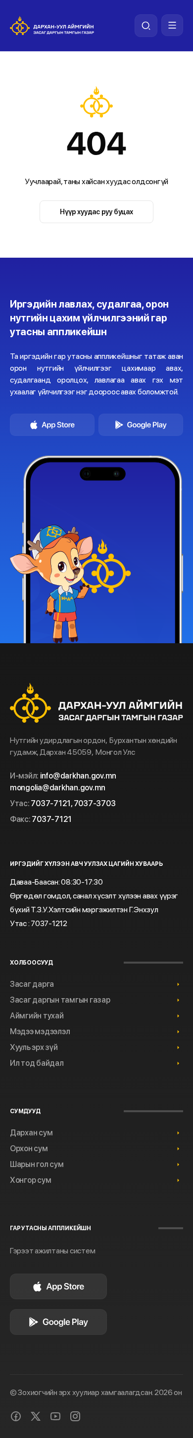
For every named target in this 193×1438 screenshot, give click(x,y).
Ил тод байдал (37, 1063)
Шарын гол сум (37, 1164)
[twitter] (36, 1416)
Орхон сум (29, 1148)
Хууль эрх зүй (34, 1047)
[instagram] (75, 1416)
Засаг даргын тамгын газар (60, 1000)
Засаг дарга (32, 984)
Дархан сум (31, 1132)
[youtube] (55, 1416)
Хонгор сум (30, 1180)
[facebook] (16, 1416)
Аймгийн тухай (37, 1015)
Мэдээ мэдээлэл (40, 1031)
